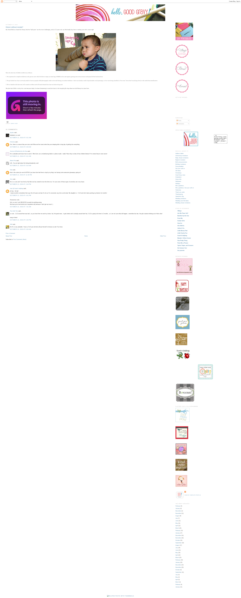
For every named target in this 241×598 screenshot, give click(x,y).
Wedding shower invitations (182, 203)
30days (179, 211)
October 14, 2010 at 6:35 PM (20, 220)
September (178, 542)
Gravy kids (14, 123)
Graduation (178, 177)
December (178, 511)
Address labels (179, 153)
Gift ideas (178, 170)
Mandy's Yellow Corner (184, 238)
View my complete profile (192, 495)
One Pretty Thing (182, 240)
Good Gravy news (180, 175)
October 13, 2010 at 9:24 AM (20, 165)
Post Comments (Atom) (19, 239)
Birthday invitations (180, 164)
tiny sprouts (180, 250)
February (177, 506)
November (178, 513)
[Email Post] (7, 121)
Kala (11, 170)
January (177, 508)
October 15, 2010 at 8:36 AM (20, 229)
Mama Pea (13, 160)
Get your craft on (180, 168)
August (177, 516)
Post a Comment (10, 233)
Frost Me (180, 218)
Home (86, 236)
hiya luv (179, 223)
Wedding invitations (180, 198)
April (176, 525)
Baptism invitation (180, 160)
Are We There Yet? (182, 213)
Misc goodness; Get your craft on (184, 188)
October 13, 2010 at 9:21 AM (20, 156)
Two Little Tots (14, 211)
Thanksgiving (179, 194)
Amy (11, 179)
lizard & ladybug (182, 235)
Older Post (163, 236)
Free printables (179, 166)
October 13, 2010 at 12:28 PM (21, 175)
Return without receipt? (14, 27)
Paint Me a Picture (182, 243)
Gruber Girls (181, 220)
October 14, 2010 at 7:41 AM (20, 206)
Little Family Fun (182, 233)
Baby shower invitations (181, 158)
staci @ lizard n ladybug (16, 188)
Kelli (11, 224)
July (176, 518)
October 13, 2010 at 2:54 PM (20, 184)
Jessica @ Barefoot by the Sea (18, 151)
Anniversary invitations (181, 155)
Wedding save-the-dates (182, 200)
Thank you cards (180, 192)
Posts (179, 120)
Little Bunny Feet (182, 230)
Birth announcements (181, 162)
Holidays (177, 183)
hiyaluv (12, 132)
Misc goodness (179, 185)
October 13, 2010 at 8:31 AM (20, 137)
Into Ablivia (180, 225)
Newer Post (9, 236)
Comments (181, 123)
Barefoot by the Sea (183, 215)
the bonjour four (182, 248)
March (177, 528)
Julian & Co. (181, 228)
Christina (12, 142)
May (176, 523)
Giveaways (178, 173)
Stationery (178, 190)
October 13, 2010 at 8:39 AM (20, 147)
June (176, 520)
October (177, 540)
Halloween (178, 181)
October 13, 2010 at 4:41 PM (20, 195)
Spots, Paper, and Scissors (185, 245)
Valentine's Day (179, 196)
